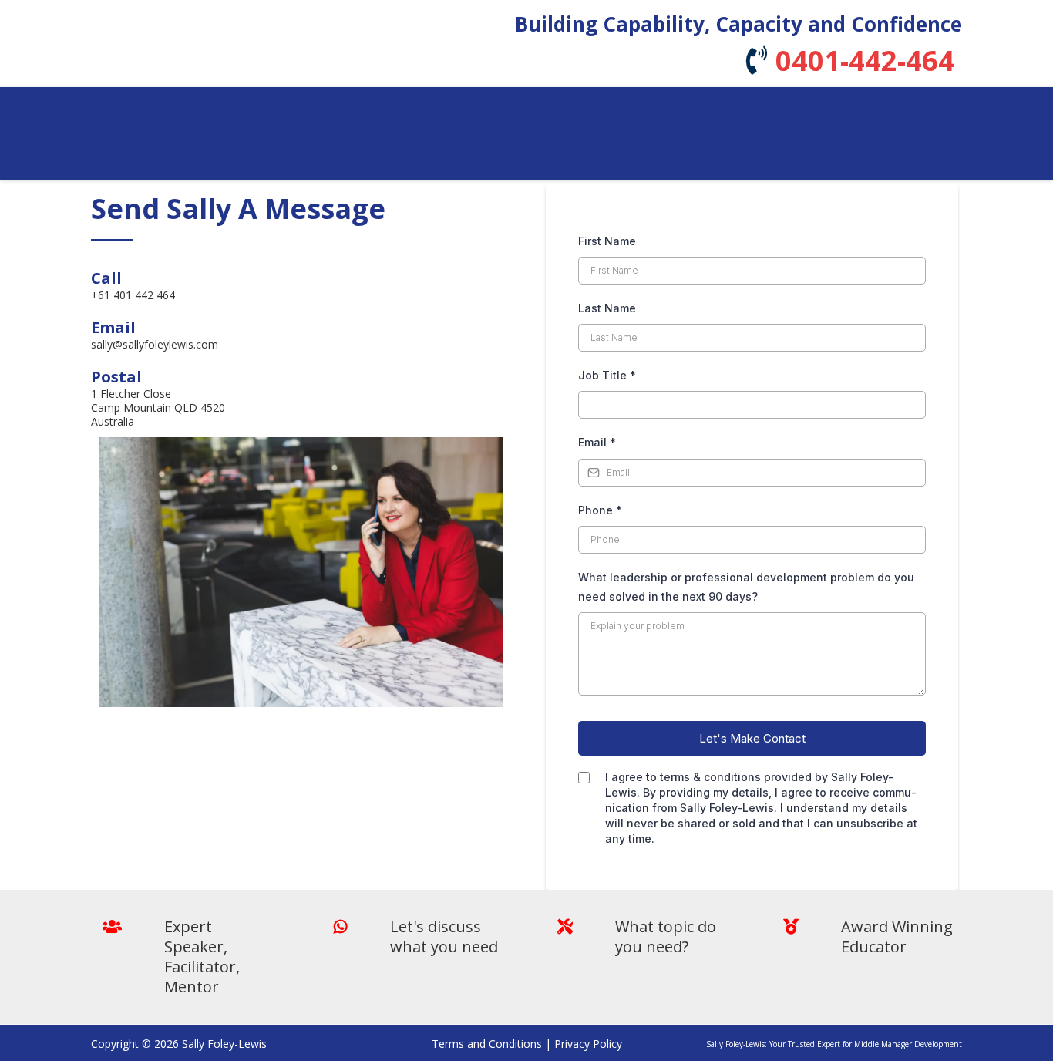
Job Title (607, 375)
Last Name (607, 308)
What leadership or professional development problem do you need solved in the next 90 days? (746, 587)
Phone (600, 510)
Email (597, 442)
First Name (607, 241)
